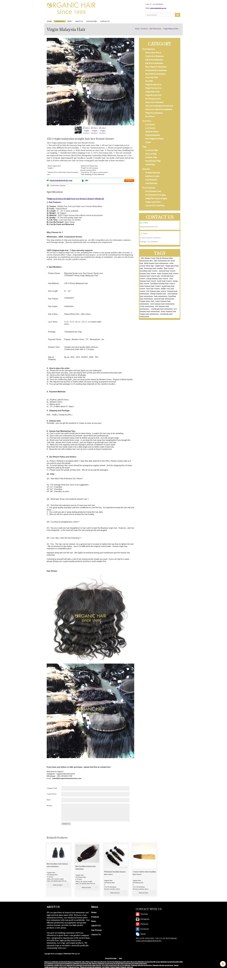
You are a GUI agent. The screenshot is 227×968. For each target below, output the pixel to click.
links (120, 958)
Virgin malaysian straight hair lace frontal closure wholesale (75, 198)
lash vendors (106, 967)
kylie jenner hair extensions (156, 263)
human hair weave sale (150, 276)
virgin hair (159, 266)
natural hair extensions (164, 299)
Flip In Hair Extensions (154, 63)
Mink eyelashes (96, 965)
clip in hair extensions (66, 965)
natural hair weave (167, 271)
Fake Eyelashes (151, 183)
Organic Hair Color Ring (154, 205)
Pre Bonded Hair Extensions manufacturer (75, 963)
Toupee (148, 142)
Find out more (57, 885)
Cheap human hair (158, 294)
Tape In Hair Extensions (154, 56)
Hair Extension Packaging (155, 195)
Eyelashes (146, 169)
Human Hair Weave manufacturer (96, 962)
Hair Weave (150, 116)
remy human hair (169, 311)
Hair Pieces (146, 121)
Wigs (144, 147)
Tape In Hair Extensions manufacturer (118, 962)
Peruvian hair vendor (153, 268)
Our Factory (91, 21)
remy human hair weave (167, 273)
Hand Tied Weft (151, 77)
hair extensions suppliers (51, 965)
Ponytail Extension (152, 135)
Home (49, 21)
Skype (143, 934)
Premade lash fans (73, 967)
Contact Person (51, 794)
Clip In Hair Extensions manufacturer (141, 962)
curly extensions (147, 306)
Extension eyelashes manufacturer (141, 965)
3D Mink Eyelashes (152, 173)
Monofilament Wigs (153, 161)
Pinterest (144, 924)
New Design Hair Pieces (154, 139)
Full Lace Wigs (151, 154)
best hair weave (153, 288)
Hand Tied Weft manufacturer (123, 963)
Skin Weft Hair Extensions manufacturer (101, 963)
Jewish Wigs (150, 164)
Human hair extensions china (76, 962)
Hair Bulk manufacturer (139, 963)
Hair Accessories (148, 188)
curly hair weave (164, 281)
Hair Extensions (155, 29)
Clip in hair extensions (124, 965)
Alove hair (130, 967)
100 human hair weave (156, 291)
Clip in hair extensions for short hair (159, 106)
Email (48, 800)
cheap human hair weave (157, 278)
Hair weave (169, 268)
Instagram (144, 919)
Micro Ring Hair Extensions (155, 67)
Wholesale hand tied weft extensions (90, 967)
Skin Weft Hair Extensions (155, 74)
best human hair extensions (163, 304)
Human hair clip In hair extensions (158, 109)
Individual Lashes (152, 176)
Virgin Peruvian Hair (153, 88)
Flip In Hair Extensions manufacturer (164, 962)
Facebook (144, 929)
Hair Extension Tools (153, 191)
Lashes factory (63, 967)
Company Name (52, 788)
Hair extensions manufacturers (82, 965)
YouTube (144, 914)
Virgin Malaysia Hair (171, 29)
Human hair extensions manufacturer (55, 962)
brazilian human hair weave (162, 283)
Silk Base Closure (151, 132)
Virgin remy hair (147, 301)
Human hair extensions (154, 102)
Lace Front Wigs (151, 150)
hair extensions (160, 296)
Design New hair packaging (156, 198)
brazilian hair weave (149, 271)
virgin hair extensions (149, 314)
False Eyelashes (151, 180)
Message (49, 805)
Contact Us (105, 21)
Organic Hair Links (111, 958)
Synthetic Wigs (151, 157)
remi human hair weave (150, 286)
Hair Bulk (149, 81)
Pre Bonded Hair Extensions (156, 70)
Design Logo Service (153, 202)
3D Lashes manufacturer (109, 965)
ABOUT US (79, 21)
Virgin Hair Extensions (154, 113)
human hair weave (148, 273)
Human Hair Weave (153, 53)
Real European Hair (153, 99)
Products (59, 21)
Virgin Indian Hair (152, 92)
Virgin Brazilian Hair (153, 84)
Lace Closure (150, 128)
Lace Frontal (150, 124)
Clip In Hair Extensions (154, 60)
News (69, 21)
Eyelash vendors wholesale (118, 967)
